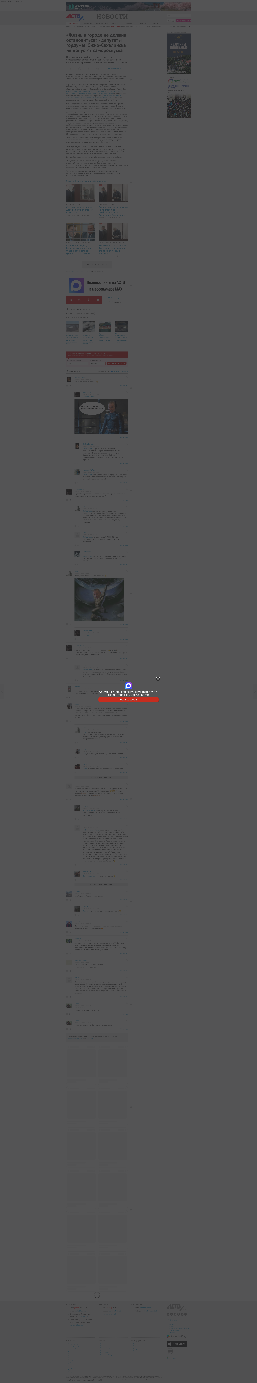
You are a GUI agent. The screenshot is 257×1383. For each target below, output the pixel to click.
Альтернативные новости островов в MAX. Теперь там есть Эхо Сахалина (128, 693)
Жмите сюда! (128, 699)
